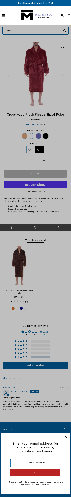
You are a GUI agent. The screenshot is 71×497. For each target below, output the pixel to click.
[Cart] (69, 15)
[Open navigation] (9, 15)
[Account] (62, 15)
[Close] (66, 437)
